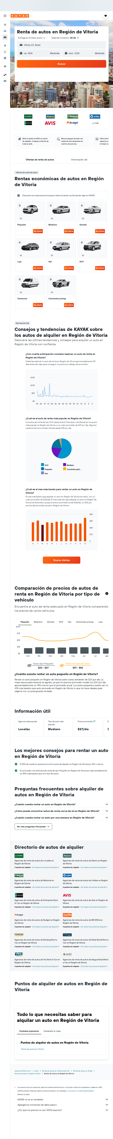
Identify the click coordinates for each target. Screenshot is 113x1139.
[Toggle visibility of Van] (44, 473)
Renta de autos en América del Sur (56, 1071)
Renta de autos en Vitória (32, 1049)
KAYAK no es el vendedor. (31, 1099)
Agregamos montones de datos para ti (37, 1104)
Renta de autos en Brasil (83, 1071)
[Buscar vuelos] (5, 25)
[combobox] (32, 37)
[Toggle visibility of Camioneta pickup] (72, 469)
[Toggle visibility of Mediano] (68, 464)
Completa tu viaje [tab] (52, 1031)
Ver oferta (38, 231)
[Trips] (5, 66)
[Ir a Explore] (5, 46)
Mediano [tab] (38, 622)
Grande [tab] (50, 622)
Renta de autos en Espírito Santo (28, 1073)
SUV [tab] (61, 622)
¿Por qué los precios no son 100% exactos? (40, 1110)
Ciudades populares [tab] (29, 1031)
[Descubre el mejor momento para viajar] (5, 58)
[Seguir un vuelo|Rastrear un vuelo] (5, 52)
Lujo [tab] (100, 622)
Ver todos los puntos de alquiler (45, 867)
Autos (36, 1071)
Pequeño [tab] (25, 622)
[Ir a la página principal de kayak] (20, 16)
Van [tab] (69, 622)
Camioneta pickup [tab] (85, 622)
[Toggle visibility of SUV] (44, 464)
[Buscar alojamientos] (5, 31)
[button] (5, 16)
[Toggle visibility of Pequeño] (46, 469)
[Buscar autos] (5, 37)
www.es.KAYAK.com (22, 1071)
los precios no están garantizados (80, 1091)
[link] (61, 560)
